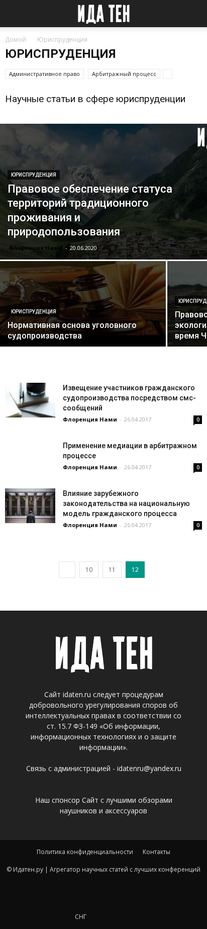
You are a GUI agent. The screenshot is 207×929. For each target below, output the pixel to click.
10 (88, 569)
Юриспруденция (33, 175)
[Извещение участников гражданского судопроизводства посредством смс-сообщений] (30, 400)
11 (112, 569)
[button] (193, 13)
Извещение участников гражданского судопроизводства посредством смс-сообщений (129, 398)
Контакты (156, 852)
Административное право (44, 73)
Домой (15, 39)
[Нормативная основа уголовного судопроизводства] (83, 304)
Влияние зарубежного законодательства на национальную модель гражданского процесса (126, 503)
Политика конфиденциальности (85, 852)
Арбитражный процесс (124, 73)
